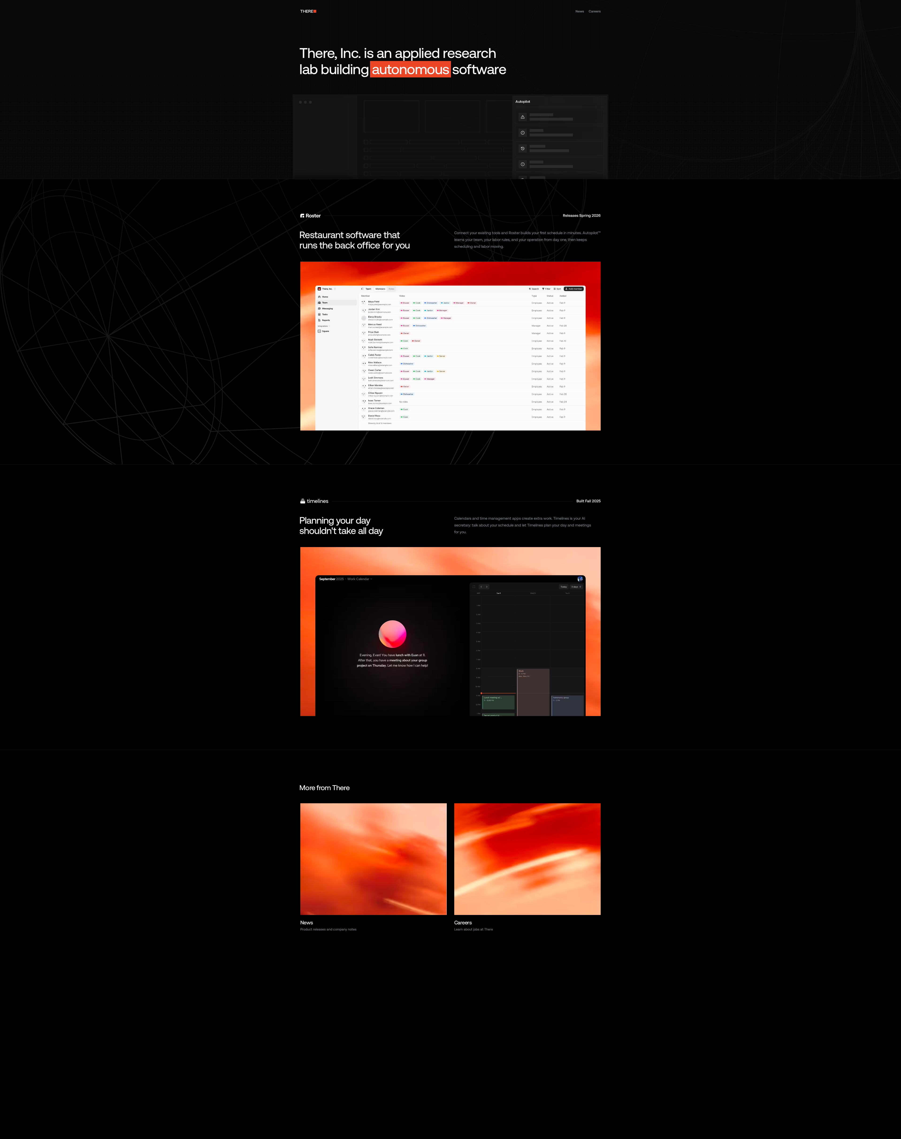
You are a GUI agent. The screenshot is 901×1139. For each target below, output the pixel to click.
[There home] (308, 11)
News (580, 11)
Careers (595, 11)
